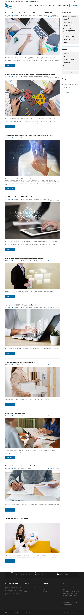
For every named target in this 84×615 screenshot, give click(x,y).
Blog (54, 5)
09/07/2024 (8, 307)
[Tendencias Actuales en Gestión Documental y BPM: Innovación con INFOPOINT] (32, 37)
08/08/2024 (8, 199)
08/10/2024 (8, 15)
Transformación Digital (9, 16)
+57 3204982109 (25, 1)
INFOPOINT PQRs (46, 587)
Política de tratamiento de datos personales (32, 587)
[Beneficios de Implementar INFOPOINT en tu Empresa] (32, 221)
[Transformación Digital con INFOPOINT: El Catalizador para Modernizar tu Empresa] (32, 158)
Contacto (65, 5)
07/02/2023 (8, 364)
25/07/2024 (8, 260)
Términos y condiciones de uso (30, 589)
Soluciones (48, 5)
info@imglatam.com (34, 1)
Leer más (9, 65)
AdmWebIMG (16, 364)
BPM (30, 15)
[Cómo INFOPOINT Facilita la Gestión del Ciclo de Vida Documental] (32, 276)
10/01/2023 (8, 415)
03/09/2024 (8, 137)
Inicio (30, 5)
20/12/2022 (8, 520)
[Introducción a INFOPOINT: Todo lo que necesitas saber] (32, 328)
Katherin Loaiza (16, 15)
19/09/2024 (8, 76)
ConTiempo (45, 589)
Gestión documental (50, 15)
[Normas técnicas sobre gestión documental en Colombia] (32, 486)
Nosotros (36, 5)
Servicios (45, 591)
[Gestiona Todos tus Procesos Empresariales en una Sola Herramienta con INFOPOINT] (32, 98)
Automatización (26, 15)
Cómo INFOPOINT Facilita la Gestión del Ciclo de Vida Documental (69, 41)
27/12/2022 (8, 468)
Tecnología (56, 15)
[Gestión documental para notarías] (32, 433)
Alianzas (42, 5)
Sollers (36, 612)
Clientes (59, 5)
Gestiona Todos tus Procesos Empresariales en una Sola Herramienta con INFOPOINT (69, 24)
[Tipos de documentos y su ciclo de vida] (32, 538)
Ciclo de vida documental (35, 15)
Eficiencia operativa (43, 15)
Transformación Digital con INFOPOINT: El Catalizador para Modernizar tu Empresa (69, 30)
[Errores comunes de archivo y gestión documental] (32, 382)
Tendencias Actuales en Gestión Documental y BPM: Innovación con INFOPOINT (70, 18)
